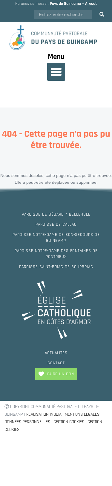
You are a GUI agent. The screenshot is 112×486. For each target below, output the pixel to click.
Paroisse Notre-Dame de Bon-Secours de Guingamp (56, 237)
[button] (56, 72)
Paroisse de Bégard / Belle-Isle (56, 214)
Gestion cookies (68, 422)
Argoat (91, 3)
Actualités (56, 353)
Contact (56, 363)
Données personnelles (27, 422)
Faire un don (60, 374)
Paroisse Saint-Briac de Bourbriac (56, 267)
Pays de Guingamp (65, 3)
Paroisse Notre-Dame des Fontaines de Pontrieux (56, 253)
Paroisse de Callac (56, 224)
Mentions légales (82, 414)
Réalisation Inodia (44, 414)
